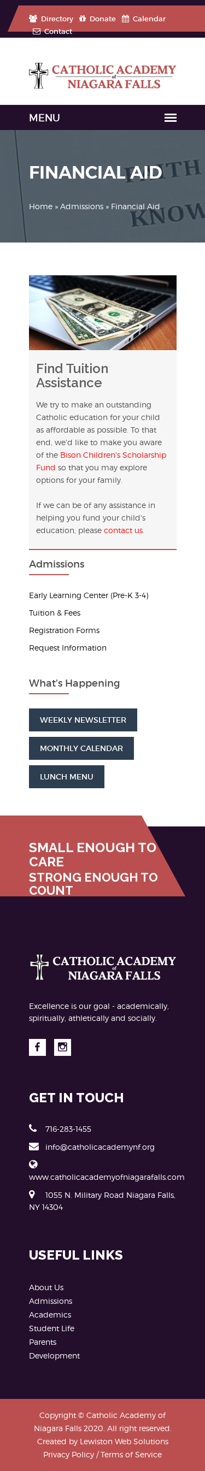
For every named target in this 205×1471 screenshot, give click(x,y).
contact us (123, 530)
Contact (57, 31)
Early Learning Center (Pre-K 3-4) (88, 595)
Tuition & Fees (54, 612)
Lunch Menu (66, 777)
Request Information (68, 647)
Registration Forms (64, 630)
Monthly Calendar (81, 748)
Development (54, 1355)
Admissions (81, 206)
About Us (46, 1287)
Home (40, 206)
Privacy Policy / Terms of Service (102, 1454)
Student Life (51, 1328)
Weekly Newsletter (83, 720)
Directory (56, 18)
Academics (50, 1314)
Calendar (148, 18)
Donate (102, 18)
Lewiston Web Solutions (124, 1441)
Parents (42, 1341)
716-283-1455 (68, 1128)
